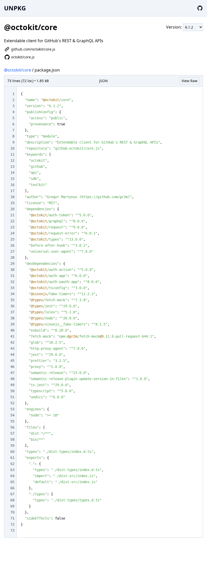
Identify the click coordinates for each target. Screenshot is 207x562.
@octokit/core (17, 70)
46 (12, 367)
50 (12, 391)
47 (12, 373)
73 (12, 530)
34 (12, 294)
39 (12, 324)
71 (12, 518)
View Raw (189, 80)
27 (12, 251)
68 (12, 500)
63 (12, 470)
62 (12, 464)
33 (12, 288)
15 (12, 179)
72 (12, 524)
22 (12, 221)
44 (12, 355)
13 (12, 167)
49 (12, 385)
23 (12, 227)
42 (12, 342)
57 (12, 433)
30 (12, 270)
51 (12, 397)
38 (12, 318)
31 (12, 276)
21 (12, 215)
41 (12, 336)
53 (12, 409)
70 (12, 512)
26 (12, 245)
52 (12, 403)
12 (12, 160)
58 (12, 439)
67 (12, 494)
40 (12, 330)
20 (12, 209)
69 (12, 506)
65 (12, 482)
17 (12, 191)
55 (12, 421)
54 (12, 415)
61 (12, 458)
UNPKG (15, 8)
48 (12, 379)
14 (12, 173)
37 (12, 312)
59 (12, 445)
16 (12, 185)
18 (12, 197)
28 (12, 257)
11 (12, 154)
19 (12, 203)
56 (12, 427)
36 (12, 306)
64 (12, 476)
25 (12, 239)
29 (12, 264)
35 (12, 300)
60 (12, 452)
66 (12, 488)
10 (12, 148)
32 (12, 282)
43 (12, 348)
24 (12, 233)
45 (12, 361)
